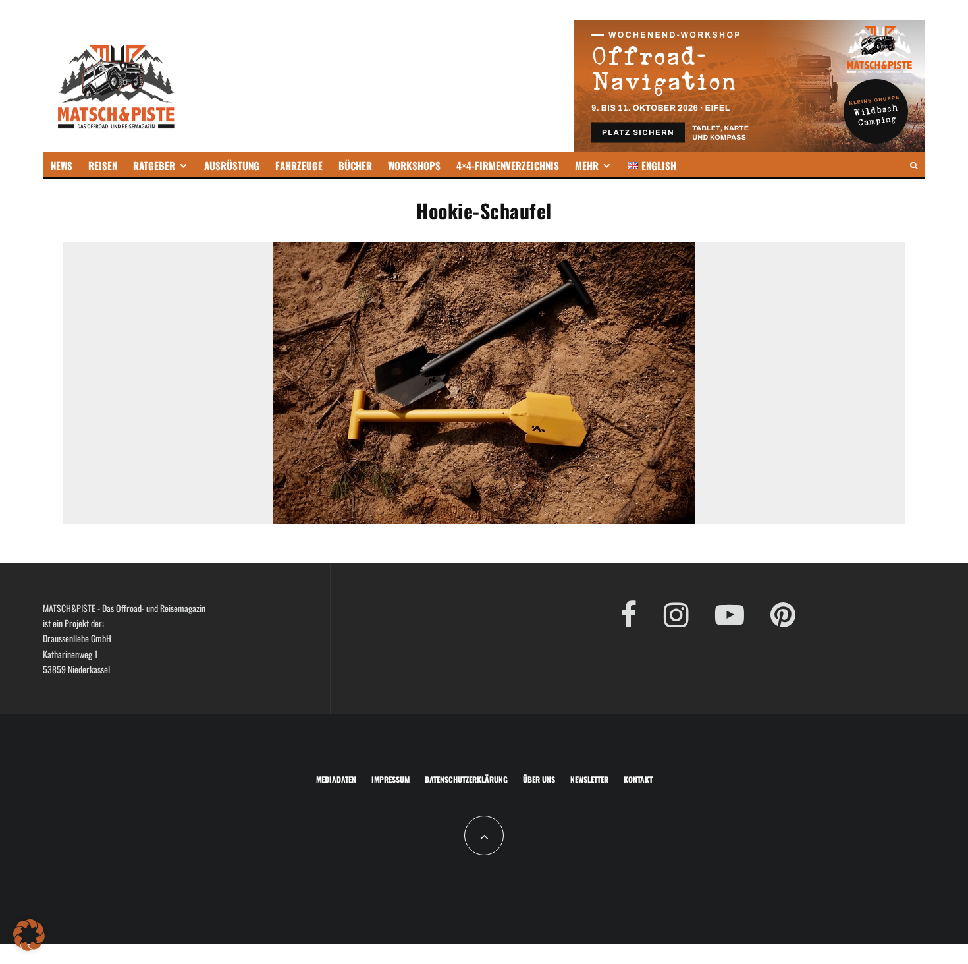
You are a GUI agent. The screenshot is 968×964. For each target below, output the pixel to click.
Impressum (390, 779)
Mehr (587, 165)
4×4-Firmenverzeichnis (507, 165)
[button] (29, 935)
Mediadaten (336, 779)
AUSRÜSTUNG (231, 165)
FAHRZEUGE (299, 165)
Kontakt (638, 779)
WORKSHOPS (414, 165)
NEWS (61, 165)
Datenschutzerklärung (466, 779)
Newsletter (589, 779)
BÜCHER (355, 165)
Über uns (539, 779)
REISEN (102, 165)
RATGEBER (154, 165)
